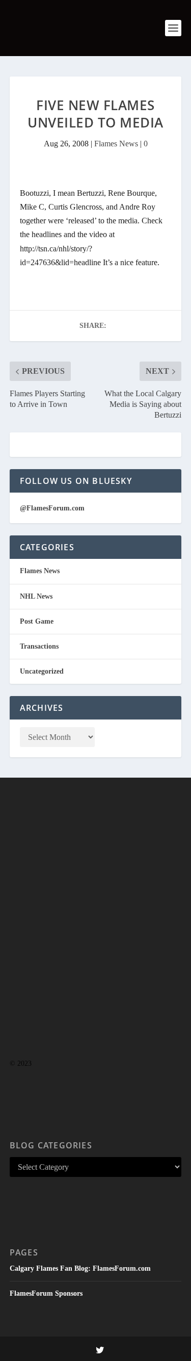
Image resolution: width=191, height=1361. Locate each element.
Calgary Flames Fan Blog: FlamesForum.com (80, 1268)
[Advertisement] (95, 938)
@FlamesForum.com (52, 508)
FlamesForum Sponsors (46, 1293)
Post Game (36, 621)
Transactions (39, 646)
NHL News (36, 596)
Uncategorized (42, 671)
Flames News (116, 143)
